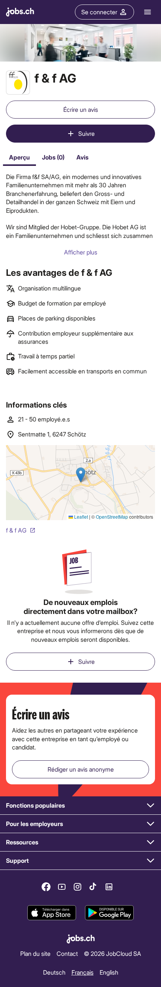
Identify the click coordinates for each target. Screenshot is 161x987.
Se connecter (99, 11)
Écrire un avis (80, 109)
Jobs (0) (53, 157)
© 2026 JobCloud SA (112, 953)
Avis (82, 157)
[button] (80, 805)
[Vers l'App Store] (51, 913)
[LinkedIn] (109, 887)
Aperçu (19, 157)
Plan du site (35, 953)
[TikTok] (93, 887)
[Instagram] (77, 887)
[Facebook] (46, 887)
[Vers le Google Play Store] (109, 913)
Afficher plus (80, 252)
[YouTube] (62, 887)
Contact (67, 953)
